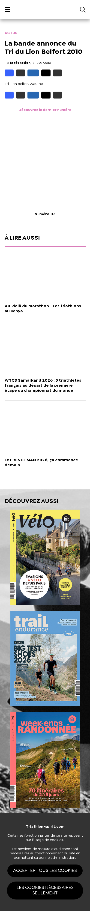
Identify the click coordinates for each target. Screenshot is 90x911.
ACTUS (11, 33)
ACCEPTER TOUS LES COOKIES (45, 871)
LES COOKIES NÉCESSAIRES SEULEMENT (45, 890)
